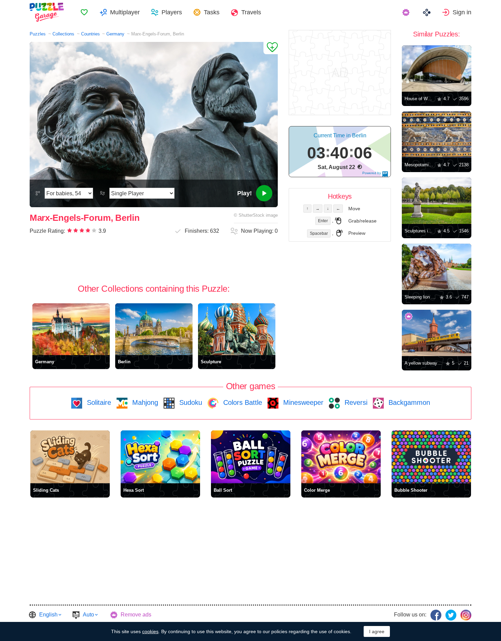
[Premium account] (407, 12)
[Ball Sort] (250, 456)
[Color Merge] (341, 456)
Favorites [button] (84, 12)
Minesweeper (302, 402)
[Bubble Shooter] (431, 456)
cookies (150, 631)
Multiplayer (125, 12)
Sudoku (189, 402)
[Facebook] (435, 615)
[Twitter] (450, 615)
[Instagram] (465, 615)
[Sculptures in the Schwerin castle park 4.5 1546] (436, 201)
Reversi (355, 402)
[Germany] (71, 329)
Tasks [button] (211, 12)
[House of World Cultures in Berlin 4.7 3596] (436, 68)
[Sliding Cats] (70, 456)
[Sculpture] (236, 329)
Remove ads (136, 614)
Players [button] (172, 12)
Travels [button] (251, 12)
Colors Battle (241, 402)
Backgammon (408, 402)
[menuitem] (84, 12)
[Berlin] (154, 329)
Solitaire (98, 402)
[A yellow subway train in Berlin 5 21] (436, 333)
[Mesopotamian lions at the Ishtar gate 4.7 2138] (436, 134)
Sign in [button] (462, 12)
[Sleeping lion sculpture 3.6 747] (436, 267)
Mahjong (144, 402)
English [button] (48, 614)
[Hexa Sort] (160, 456)
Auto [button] (88, 614)
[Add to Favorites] (270, 48)
